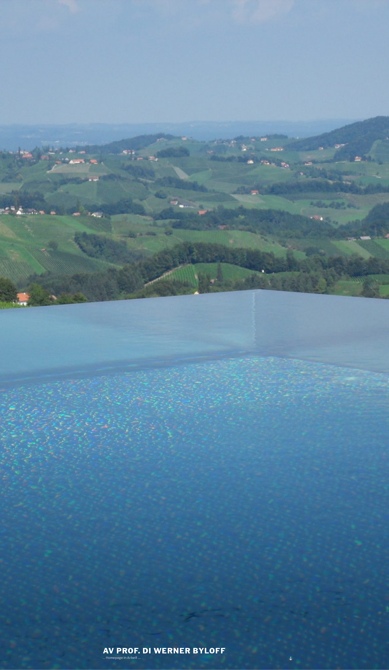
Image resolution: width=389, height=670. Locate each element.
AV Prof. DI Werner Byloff (164, 650)
